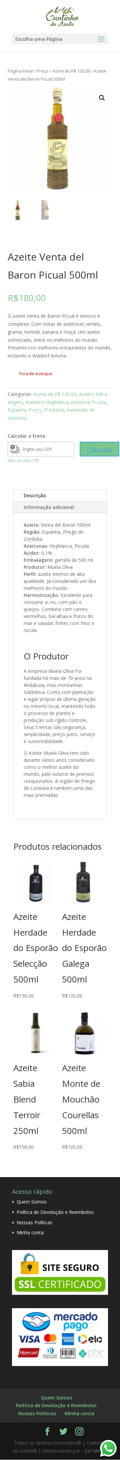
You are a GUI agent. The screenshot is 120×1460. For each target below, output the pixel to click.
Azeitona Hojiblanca (46, 402)
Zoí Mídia (95, 1451)
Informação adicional (49, 507)
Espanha (17, 410)
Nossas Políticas (34, 1222)
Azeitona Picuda (88, 402)
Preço (42, 71)
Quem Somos (32, 1201)
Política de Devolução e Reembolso (55, 1212)
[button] (102, 98)
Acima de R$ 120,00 (71, 71)
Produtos (54, 410)
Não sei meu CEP (23, 460)
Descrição (35, 495)
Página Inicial (20, 71)
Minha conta (30, 1232)
